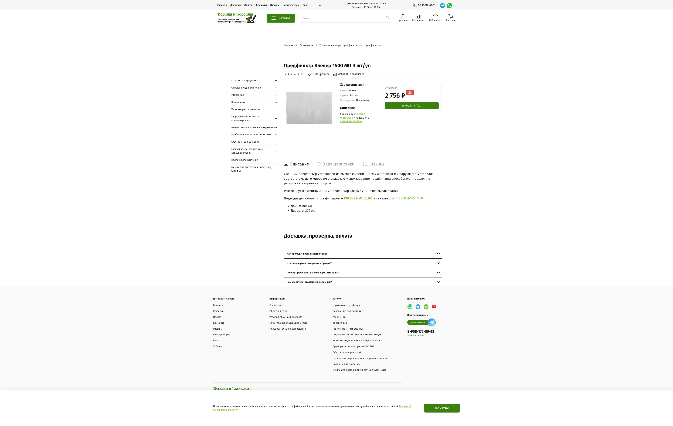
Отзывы (274, 5)
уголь (323, 191)
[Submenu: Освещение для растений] (276, 88)
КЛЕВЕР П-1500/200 (351, 121)
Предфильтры (373, 45)
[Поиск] (387, 18)
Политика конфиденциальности (288, 322)
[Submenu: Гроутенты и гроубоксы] (276, 80)
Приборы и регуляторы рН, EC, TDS (251, 134)
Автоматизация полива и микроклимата (254, 127)
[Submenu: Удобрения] (276, 95)
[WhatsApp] (449, 5)
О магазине (276, 305)
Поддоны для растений (244, 160)
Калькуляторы (291, 5)
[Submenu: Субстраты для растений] (276, 142)
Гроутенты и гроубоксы (244, 80)
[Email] (426, 306)
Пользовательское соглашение (287, 328)
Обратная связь (278, 311)
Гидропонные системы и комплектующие (245, 118)
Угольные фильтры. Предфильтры (339, 45)
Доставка (235, 5)
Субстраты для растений (245, 141)
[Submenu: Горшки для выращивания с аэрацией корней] (276, 151)
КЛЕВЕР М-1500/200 (358, 198)
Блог (305, 5)
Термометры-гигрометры (245, 109)
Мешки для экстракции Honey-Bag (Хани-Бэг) (251, 169)
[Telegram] (442, 5)
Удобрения (237, 94)
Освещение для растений (246, 87)
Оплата (248, 5)
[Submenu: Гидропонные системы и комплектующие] (276, 118)
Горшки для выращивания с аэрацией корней (247, 151)
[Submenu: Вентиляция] (276, 102)
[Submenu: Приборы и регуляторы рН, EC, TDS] (276, 135)
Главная (222, 5)
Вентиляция (306, 45)
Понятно (442, 408)
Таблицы (218, 346)
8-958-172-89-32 (427, 5)
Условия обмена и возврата (285, 317)
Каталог (284, 18)
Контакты (261, 5)
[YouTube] (434, 306)
